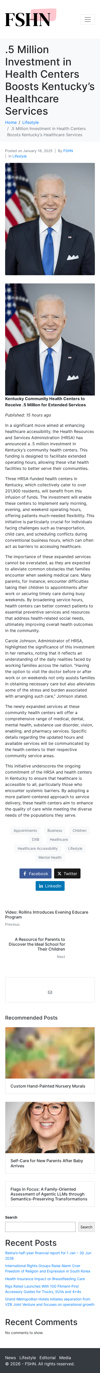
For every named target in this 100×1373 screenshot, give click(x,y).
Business (54, 830)
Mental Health (50, 857)
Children (79, 830)
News (10, 1357)
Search (11, 1217)
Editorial (47, 1357)
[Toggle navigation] (88, 19)
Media (65, 1357)
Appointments (25, 830)
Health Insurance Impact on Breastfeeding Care (45, 1279)
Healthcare (59, 839)
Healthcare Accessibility (38, 848)
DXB (35, 839)
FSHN (68, 151)
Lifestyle (20, 156)
